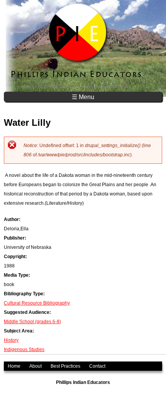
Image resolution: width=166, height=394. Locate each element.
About (35, 366)
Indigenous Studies (24, 349)
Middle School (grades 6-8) (32, 321)
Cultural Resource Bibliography (37, 303)
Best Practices (65, 366)
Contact (97, 366)
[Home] (77, 46)
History (11, 340)
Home (14, 366)
